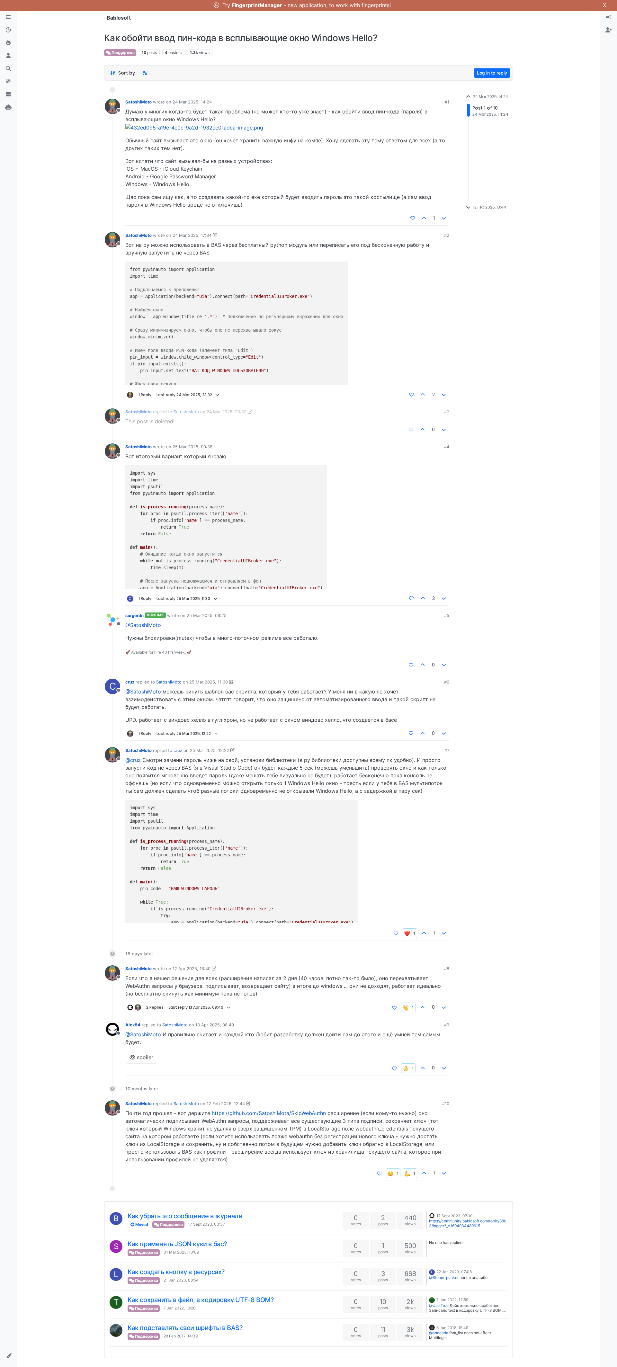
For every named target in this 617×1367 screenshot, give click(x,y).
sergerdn (134, 615)
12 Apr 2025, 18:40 (191, 968)
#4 (446, 446)
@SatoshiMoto (143, 625)
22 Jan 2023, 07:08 (454, 1271)
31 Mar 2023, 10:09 (181, 1252)
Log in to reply (492, 73)
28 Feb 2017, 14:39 (181, 1336)
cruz (129, 681)
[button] (8, 1356)
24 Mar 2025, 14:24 (192, 101)
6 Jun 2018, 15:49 (452, 1327)
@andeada (438, 1332)
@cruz (133, 760)
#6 (446, 681)
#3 (446, 411)
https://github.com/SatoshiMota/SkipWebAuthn (269, 1113)
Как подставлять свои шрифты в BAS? (185, 1328)
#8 (446, 968)
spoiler (144, 1057)
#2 (446, 235)
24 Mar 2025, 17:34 (192, 235)
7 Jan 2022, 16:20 (180, 1308)
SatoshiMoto (138, 101)
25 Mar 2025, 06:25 (207, 615)
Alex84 (132, 1024)
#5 (446, 615)
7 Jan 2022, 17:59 (452, 1299)
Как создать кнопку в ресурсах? (176, 1272)
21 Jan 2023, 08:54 (181, 1280)
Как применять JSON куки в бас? (177, 1244)
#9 (446, 1024)
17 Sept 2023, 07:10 (454, 1215)
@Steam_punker (444, 1277)
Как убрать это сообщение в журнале (185, 1216)
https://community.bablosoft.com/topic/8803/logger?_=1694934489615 (467, 1223)
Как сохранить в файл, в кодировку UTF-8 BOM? (201, 1300)
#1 (447, 101)
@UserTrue (439, 1305)
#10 (445, 1103)
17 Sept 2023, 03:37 (206, 1224)
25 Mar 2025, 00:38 (192, 446)
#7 (446, 750)
